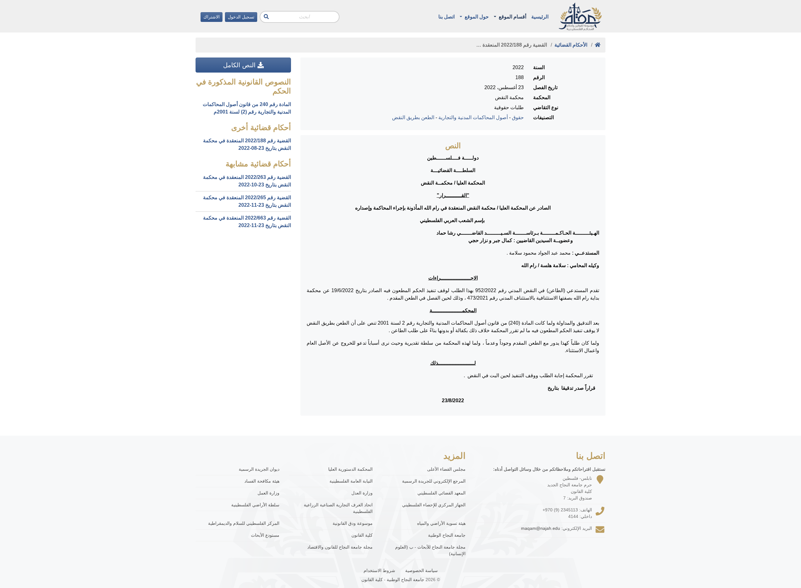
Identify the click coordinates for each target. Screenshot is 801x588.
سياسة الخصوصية (421, 570)
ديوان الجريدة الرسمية (259, 469)
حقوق (518, 117)
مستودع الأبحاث (265, 535)
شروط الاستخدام (379, 570)
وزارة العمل (268, 492)
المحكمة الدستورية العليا (350, 469)
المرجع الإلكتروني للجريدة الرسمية (434, 481)
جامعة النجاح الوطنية (447, 535)
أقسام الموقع (511, 16)
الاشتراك (211, 16)
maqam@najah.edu (540, 528)
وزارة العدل (362, 492)
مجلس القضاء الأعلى (446, 469)
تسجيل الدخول (241, 16)
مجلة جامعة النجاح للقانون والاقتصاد (340, 547)
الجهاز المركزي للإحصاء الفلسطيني (434, 504)
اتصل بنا (446, 16)
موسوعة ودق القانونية (353, 523)
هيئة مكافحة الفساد (261, 481)
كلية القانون (362, 535)
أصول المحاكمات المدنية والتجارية (473, 117)
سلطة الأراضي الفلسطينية (255, 504)
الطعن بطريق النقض (413, 117)
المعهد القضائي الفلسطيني (441, 492)
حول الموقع (476, 16)
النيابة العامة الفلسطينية (351, 481)
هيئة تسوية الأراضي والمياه (441, 523)
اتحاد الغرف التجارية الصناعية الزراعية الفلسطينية (338, 508)
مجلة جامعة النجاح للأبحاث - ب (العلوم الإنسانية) (430, 550)
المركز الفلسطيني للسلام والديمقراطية (243, 523)
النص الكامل (240, 65)
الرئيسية (539, 16)
